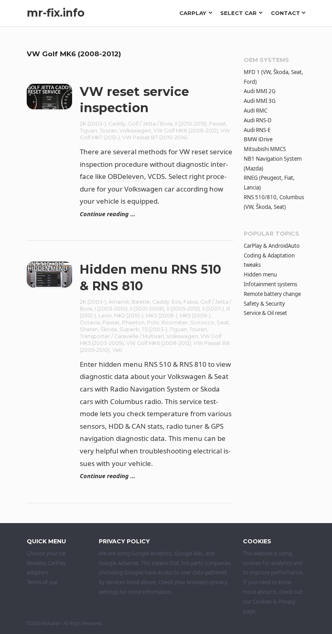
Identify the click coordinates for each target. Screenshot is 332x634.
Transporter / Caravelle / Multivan (122, 336)
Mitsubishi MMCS (265, 149)
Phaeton (133, 322)
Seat (223, 322)
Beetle (141, 302)
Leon (105, 316)
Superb (129, 329)
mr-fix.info (56, 12)
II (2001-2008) (147, 309)
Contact (285, 13)
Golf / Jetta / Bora (150, 124)
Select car (238, 13)
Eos (176, 302)
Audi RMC (255, 110)
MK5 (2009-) (195, 316)
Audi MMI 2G (260, 91)
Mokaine (50, 623)
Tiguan (88, 131)
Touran (108, 131)
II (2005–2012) (183, 309)
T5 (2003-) (154, 329)
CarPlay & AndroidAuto (272, 245)
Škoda (108, 329)
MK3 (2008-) (161, 316)
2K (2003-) (93, 124)
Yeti (117, 350)
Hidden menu (260, 274)
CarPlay (192, 13)
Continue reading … (107, 214)
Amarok (119, 302)
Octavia (90, 322)
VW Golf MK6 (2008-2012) (185, 131)
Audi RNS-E (257, 130)
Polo (153, 322)
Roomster (175, 322)
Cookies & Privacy (274, 601)
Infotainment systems (270, 284)
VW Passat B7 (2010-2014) (154, 137)
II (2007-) (213, 309)
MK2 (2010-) (128, 316)
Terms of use (42, 582)
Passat (217, 124)
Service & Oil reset (265, 313)
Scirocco (202, 322)
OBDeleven (126, 176)
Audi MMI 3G (260, 100)
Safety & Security (264, 303)
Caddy (117, 124)
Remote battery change (272, 294)
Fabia (190, 302)
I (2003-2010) (111, 309)
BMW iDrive (258, 139)
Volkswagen (135, 131)
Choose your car (46, 553)
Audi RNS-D (258, 120)
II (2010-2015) (190, 124)
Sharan (89, 329)
